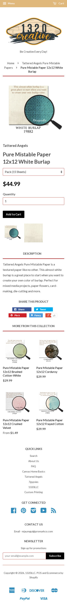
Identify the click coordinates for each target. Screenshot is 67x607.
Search (33, 455)
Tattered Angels (33, 476)
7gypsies (33, 481)
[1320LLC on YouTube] (44, 511)
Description (32, 253)
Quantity (9, 194)
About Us (33, 461)
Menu (11, 3)
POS (39, 572)
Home (10, 63)
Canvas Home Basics (33, 471)
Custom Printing (33, 492)
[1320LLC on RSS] (53, 511)
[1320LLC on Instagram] (33, 511)
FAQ (33, 466)
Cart (61, 3)
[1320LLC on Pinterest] (23, 511)
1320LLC (33, 487)
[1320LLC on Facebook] (13, 511)
